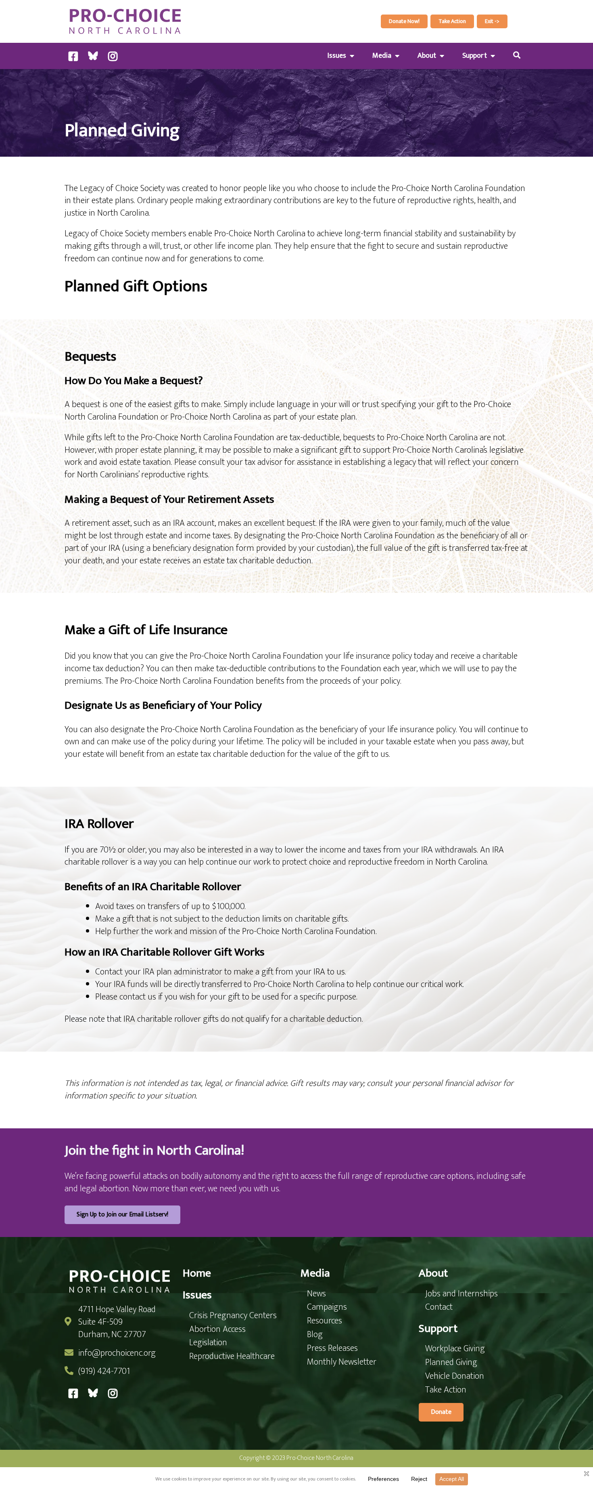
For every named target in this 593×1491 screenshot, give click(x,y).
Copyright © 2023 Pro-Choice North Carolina (296, 1458)
